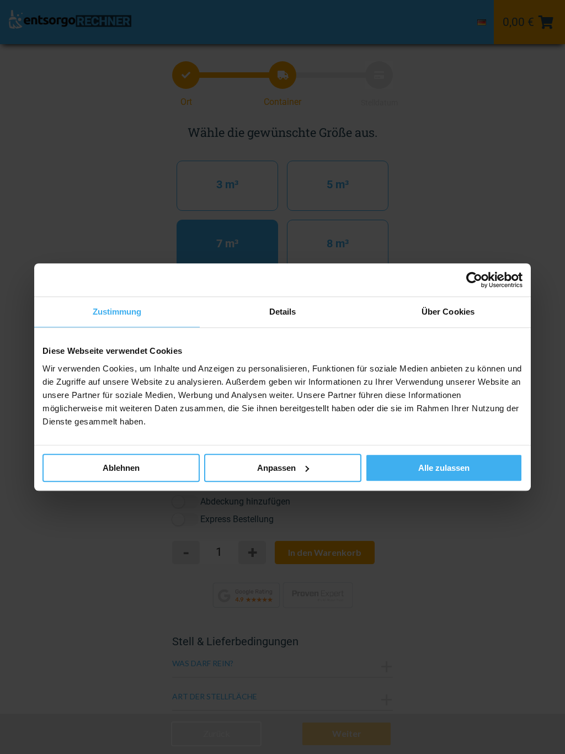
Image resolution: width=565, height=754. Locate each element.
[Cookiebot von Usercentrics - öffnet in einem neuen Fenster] (474, 280)
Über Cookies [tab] (448, 311)
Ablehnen (121, 467)
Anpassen (276, 467)
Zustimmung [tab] (117, 311)
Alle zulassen (444, 467)
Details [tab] (282, 311)
